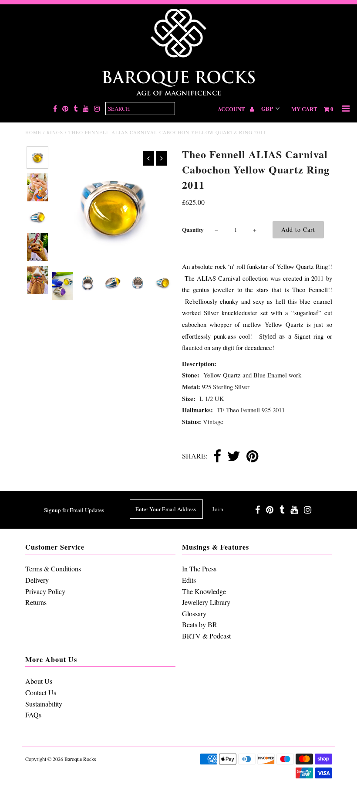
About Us (38, 681)
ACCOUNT (232, 109)
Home (33, 132)
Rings (55, 132)
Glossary (194, 613)
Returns (36, 602)
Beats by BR (199, 624)
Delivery (37, 579)
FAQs (33, 714)
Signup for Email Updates (74, 510)
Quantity (193, 229)
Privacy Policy (45, 591)
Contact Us (40, 692)
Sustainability (43, 703)
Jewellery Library (206, 602)
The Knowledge (204, 591)
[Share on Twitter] (233, 456)
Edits (189, 579)
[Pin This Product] (252, 456)
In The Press (199, 568)
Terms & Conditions (53, 568)
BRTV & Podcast (206, 635)
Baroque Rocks (80, 758)
